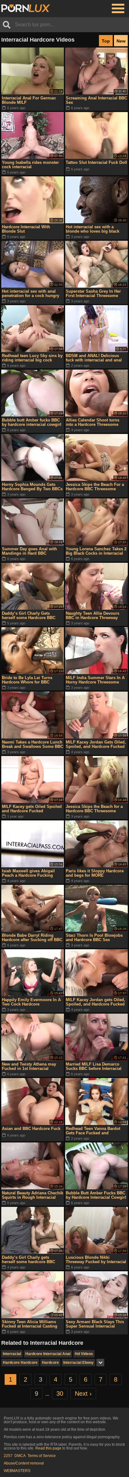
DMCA (20, 1456)
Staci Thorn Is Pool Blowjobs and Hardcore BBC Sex (94, 937)
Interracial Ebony (78, 1362)
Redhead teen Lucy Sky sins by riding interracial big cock (32, 357)
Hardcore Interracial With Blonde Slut (26, 229)
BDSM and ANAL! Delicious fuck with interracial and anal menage (94, 358)
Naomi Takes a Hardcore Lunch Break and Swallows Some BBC (32, 744)
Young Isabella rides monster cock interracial (30, 164)
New (121, 40)
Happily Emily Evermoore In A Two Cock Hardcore (31, 1001)
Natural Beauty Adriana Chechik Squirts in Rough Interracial (32, 1195)
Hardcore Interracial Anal (47, 1354)
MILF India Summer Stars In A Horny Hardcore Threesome (95, 679)
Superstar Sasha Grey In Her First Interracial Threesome (93, 293)
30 (59, 1393)
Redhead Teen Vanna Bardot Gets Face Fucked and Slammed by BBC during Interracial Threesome (93, 1131)
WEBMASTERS (17, 1471)
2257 (8, 1456)
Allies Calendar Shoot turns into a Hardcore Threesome (92, 422)
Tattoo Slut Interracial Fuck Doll (96, 162)
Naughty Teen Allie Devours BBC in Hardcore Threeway (92, 615)
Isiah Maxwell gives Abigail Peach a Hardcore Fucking (28, 873)
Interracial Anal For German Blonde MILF (29, 100)
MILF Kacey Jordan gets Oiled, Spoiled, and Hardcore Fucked (95, 1001)
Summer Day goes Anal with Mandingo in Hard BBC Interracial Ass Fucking (29, 551)
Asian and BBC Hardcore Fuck (31, 1128)
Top (106, 40)
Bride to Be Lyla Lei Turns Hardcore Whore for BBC (27, 679)
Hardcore (50, 1362)
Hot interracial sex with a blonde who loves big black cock (92, 229)
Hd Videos (84, 1354)
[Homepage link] (25, 8)
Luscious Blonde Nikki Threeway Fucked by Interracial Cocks (96, 1259)
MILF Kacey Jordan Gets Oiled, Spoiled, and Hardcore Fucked (96, 744)
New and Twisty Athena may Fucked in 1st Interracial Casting (29, 1066)
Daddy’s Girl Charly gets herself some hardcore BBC (28, 1259)
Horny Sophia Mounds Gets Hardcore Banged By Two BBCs (32, 486)
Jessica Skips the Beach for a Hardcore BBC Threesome (94, 808)
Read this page (48, 1448)
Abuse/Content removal (24, 1463)
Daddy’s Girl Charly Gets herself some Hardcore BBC (28, 615)
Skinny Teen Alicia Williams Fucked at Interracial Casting (29, 1323)
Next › (83, 1393)
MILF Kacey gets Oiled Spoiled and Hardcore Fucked (32, 808)
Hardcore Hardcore (20, 1362)
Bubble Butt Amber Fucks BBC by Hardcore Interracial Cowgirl (96, 1195)
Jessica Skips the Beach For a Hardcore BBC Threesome (95, 486)
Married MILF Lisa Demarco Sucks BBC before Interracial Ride (93, 1066)
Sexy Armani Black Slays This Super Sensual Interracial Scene (95, 1324)
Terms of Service (42, 1456)
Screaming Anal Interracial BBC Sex (96, 100)
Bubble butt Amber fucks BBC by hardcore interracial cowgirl (31, 422)
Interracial (12, 1354)
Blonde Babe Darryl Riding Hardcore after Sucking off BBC (32, 937)
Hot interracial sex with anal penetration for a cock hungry (30, 293)
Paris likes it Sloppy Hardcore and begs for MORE (95, 873)
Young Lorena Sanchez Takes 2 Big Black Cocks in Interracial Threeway (96, 551)
